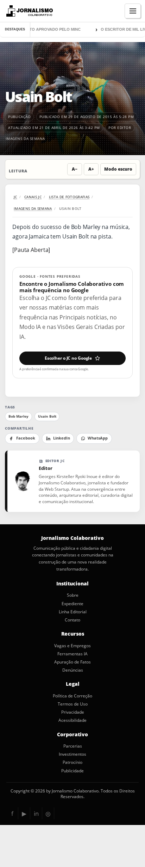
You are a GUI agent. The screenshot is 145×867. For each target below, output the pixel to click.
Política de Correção (72, 696)
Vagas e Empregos (72, 646)
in (36, 813)
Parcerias (72, 746)
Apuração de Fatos (72, 662)
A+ (91, 169)
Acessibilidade (72, 720)
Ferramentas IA (72, 654)
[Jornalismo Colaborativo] (28, 11)
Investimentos (72, 754)
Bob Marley (18, 416)
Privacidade (72, 712)
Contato (72, 620)
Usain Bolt (47, 416)
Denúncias (72, 670)
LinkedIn (61, 438)
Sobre (72, 595)
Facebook (25, 438)
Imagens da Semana (25, 138)
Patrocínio (72, 762)
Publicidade (72, 771)
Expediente (72, 604)
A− (74, 169)
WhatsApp (98, 438)
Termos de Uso (73, 704)
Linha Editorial (73, 612)
